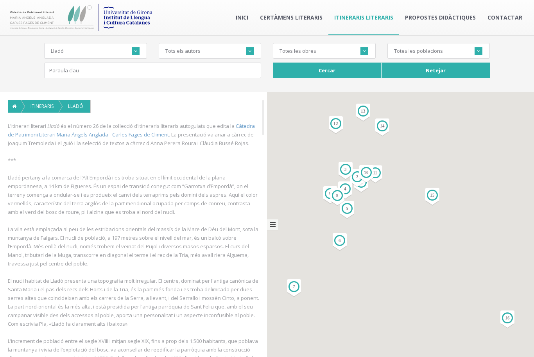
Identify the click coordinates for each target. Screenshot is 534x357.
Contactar (504, 17)
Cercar (327, 70)
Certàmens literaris (291, 17)
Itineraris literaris (363, 17)
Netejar (436, 70)
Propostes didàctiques (440, 17)
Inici (242, 17)
